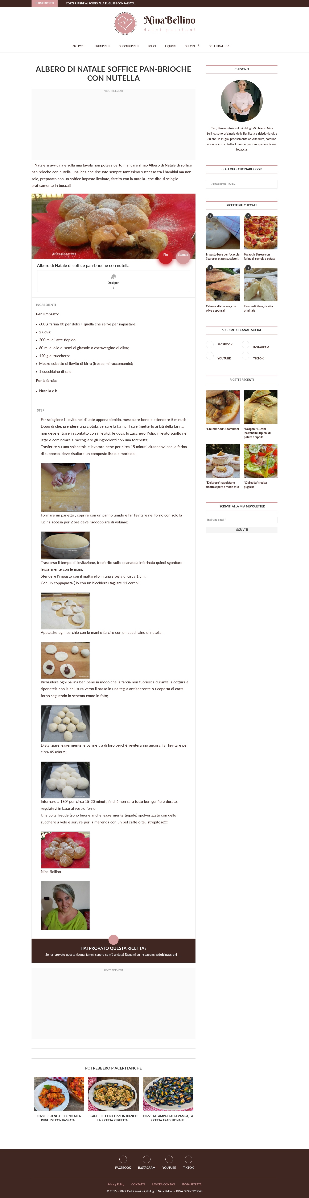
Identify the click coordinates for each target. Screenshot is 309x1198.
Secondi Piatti (129, 46)
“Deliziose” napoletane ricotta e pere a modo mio (222, 485)
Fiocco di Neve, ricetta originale (258, 308)
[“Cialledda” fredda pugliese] (260, 461)
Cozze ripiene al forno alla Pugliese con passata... (101, 3)
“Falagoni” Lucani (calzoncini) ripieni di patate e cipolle (257, 433)
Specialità (192, 46)
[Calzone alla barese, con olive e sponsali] (223, 284)
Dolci (152, 46)
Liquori (170, 46)
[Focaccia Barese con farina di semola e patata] (260, 233)
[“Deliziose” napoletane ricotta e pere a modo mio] (223, 461)
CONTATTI (138, 1184)
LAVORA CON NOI (163, 1184)
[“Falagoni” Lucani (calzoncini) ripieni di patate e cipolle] (260, 407)
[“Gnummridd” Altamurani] (223, 407)
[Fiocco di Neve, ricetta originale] (260, 284)
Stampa (183, 254)
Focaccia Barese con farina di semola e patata (259, 256)
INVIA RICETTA (192, 1184)
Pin (165, 254)
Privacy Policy (116, 1184)
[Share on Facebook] (111, 1053)
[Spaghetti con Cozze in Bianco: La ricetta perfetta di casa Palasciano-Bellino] (113, 1094)
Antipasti (79, 46)
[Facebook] (268, 3)
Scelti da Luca (219, 46)
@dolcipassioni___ (168, 954)
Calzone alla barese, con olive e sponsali (221, 308)
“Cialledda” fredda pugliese (255, 485)
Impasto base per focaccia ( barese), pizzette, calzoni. (222, 256)
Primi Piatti (102, 46)
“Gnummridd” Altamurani (222, 429)
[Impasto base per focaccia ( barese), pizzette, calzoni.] (223, 233)
